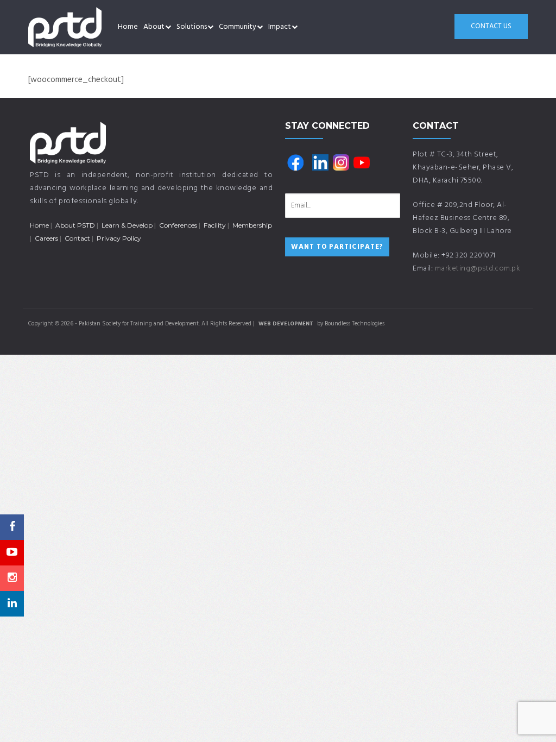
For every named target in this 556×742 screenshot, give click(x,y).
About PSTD (75, 225)
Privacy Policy (119, 238)
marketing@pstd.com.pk (478, 268)
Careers (46, 238)
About (154, 27)
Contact (77, 238)
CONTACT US (491, 26)
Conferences (178, 225)
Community (237, 27)
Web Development (285, 323)
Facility (215, 225)
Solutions (191, 27)
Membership (252, 225)
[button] (168, 27)
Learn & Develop (127, 225)
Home (128, 27)
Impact (279, 27)
